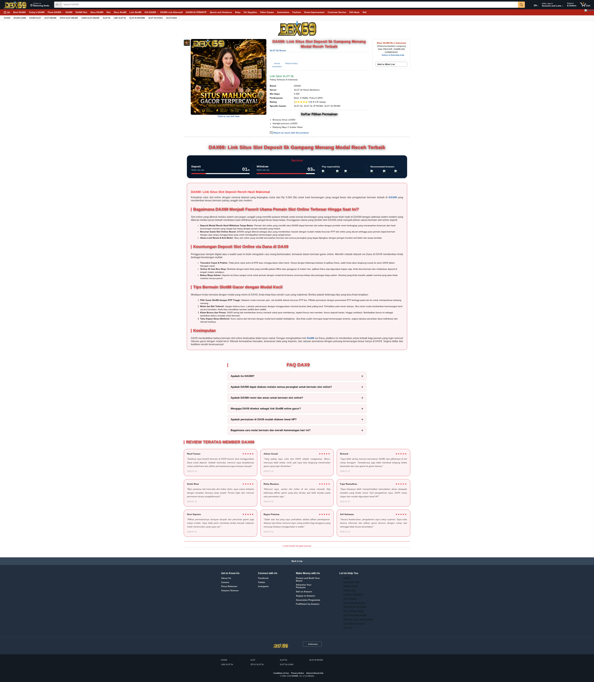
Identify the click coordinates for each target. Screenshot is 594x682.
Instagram (263, 586)
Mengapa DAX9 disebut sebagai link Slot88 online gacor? (266, 408)
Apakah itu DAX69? (242, 376)
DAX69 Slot (81, 12)
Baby (238, 12)
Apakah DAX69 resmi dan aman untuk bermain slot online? (267, 397)
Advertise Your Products (303, 586)
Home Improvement (314, 12)
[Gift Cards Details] (157, 12)
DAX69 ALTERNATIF (196, 12)
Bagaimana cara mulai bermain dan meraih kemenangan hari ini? (270, 430)
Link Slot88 (135, 12)
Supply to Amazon (305, 596)
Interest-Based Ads (314, 673)
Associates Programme (308, 600)
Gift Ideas (354, 12)
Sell (364, 12)
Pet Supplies (250, 12)
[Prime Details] (62, 12)
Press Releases (229, 586)
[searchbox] (290, 5)
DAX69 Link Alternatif (171, 12)
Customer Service (337, 12)
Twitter (261, 582)
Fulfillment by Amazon (307, 604)
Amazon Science (230, 590)
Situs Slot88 (120, 12)
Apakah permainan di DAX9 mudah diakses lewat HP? (264, 419)
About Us (226, 578)
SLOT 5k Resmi (278, 50)
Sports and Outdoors (221, 12)
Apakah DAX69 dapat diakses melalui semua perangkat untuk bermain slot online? (281, 386)
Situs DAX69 (96, 12)
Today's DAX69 (37, 12)
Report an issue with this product (291, 132)
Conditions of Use (281, 673)
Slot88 (310, 338)
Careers (225, 582)
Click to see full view (228, 116)
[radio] (187, 43)
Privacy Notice (297, 673)
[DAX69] (15, 5)
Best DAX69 (19, 12)
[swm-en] (563, 12)
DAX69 (68, 12)
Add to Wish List (386, 64)
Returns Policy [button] (291, 63)
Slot (108, 12)
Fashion (296, 12)
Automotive (283, 12)
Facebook (263, 578)
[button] (40, 5)
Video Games (267, 12)
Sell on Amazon (304, 591)
